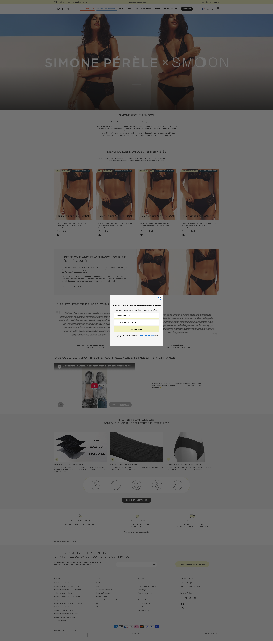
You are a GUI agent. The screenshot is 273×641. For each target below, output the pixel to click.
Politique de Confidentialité (147, 335)
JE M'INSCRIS (136, 329)
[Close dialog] (160, 297)
